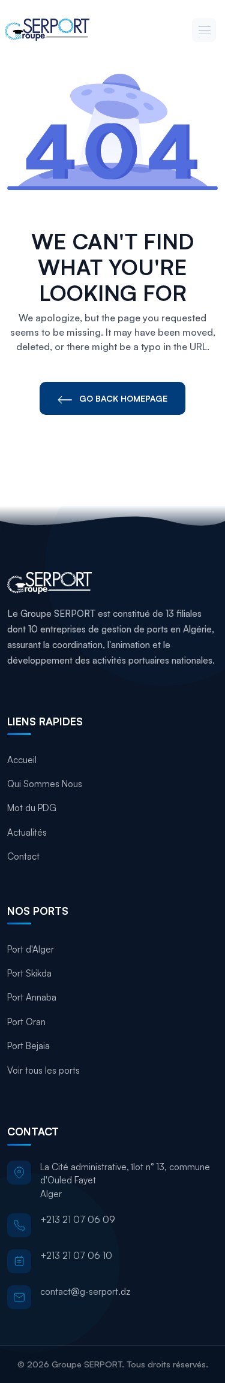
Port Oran (26, 1022)
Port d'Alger (30, 949)
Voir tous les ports (43, 1070)
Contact (23, 856)
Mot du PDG (31, 807)
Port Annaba (31, 997)
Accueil (22, 760)
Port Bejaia (28, 1045)
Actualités (27, 832)
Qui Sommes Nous (44, 784)
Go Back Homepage (122, 398)
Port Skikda (29, 973)
